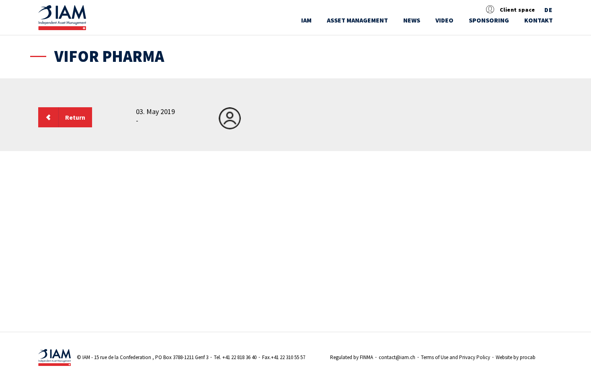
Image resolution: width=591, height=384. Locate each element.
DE (548, 10)
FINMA (366, 357)
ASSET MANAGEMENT (357, 20)
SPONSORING (489, 20)
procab (528, 357)
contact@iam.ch (397, 357)
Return (75, 117)
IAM (306, 20)
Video (444, 20)
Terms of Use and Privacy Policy (455, 357)
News (411, 20)
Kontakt (538, 20)
